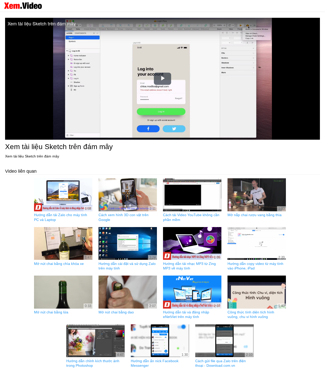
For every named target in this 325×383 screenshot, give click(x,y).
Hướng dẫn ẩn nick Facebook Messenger (154, 363)
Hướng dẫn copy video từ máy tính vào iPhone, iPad (255, 266)
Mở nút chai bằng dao (116, 312)
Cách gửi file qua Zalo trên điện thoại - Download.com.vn (220, 363)
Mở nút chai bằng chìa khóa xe (59, 264)
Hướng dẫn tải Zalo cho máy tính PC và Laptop (60, 217)
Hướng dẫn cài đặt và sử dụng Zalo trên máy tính (127, 266)
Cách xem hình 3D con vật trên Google (124, 217)
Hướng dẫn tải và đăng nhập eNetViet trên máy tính (186, 314)
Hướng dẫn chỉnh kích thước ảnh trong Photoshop (92, 363)
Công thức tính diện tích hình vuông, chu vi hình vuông (251, 314)
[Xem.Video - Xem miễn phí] (23, 6)
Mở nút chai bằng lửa (51, 312)
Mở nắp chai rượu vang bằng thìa (255, 215)
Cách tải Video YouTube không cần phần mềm (191, 217)
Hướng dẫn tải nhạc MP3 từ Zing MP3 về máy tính (189, 266)
